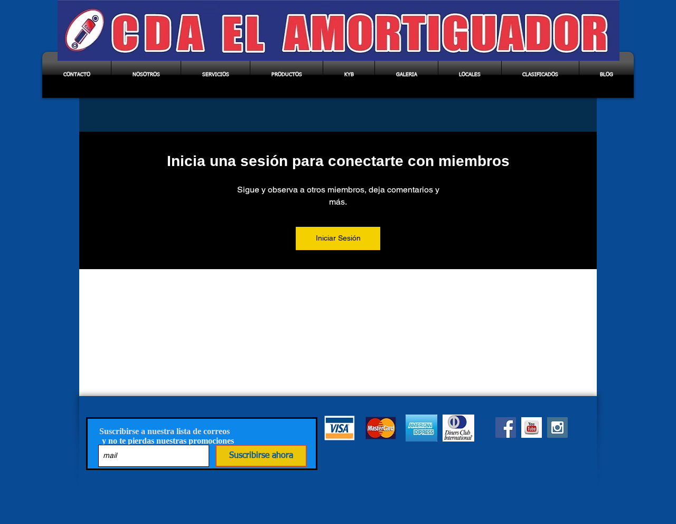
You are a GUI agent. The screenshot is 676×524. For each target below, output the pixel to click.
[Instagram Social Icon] (557, 427)
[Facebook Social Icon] (505, 427)
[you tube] (531, 427)
